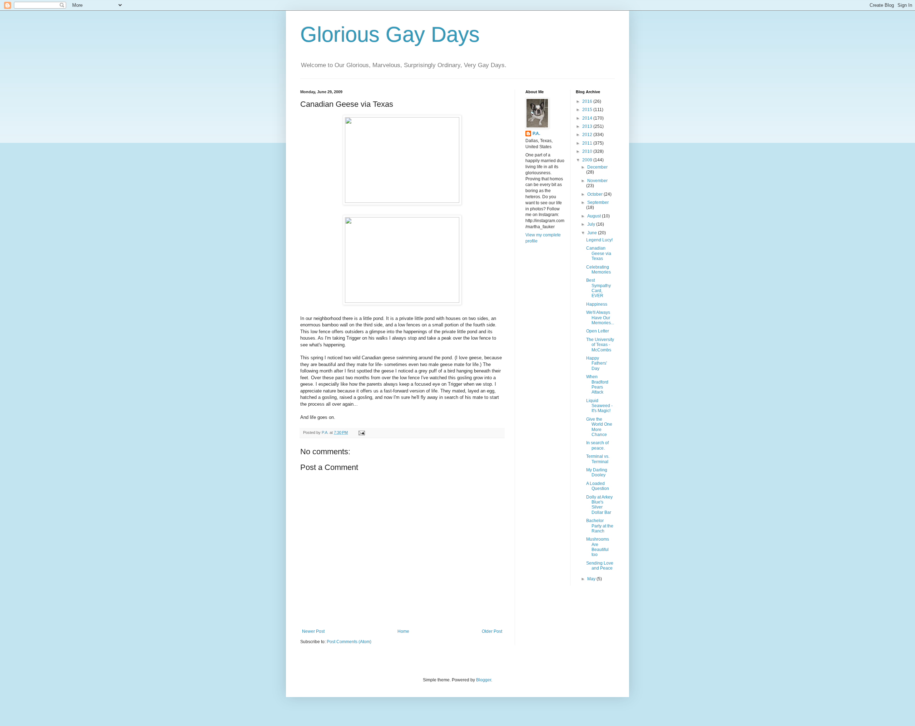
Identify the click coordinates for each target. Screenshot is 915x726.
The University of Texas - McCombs (600, 344)
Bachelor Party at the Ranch (599, 526)
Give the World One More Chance (599, 427)
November (597, 180)
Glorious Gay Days (390, 34)
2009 (587, 159)
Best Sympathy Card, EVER (598, 288)
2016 (587, 101)
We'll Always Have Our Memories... (600, 317)
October (595, 194)
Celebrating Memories (598, 270)
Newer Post (313, 631)
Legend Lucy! (599, 239)
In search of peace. (597, 445)
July (591, 224)
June (592, 232)
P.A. (536, 133)
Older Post (492, 631)
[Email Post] (361, 432)
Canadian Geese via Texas (598, 253)
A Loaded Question (597, 486)
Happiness (596, 304)
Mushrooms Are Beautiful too (597, 547)
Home (403, 631)
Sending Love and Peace (599, 566)
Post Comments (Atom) (349, 641)
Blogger (483, 679)
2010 (587, 151)
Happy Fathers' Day (596, 363)
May (592, 578)
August (594, 216)
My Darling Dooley (596, 472)
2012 (587, 134)
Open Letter (597, 331)
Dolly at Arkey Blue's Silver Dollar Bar (599, 505)
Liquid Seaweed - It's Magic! (599, 406)
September (598, 202)
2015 (587, 109)
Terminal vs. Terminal (597, 459)
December (597, 167)
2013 (587, 126)
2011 (587, 143)
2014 (587, 118)
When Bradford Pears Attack (597, 384)
